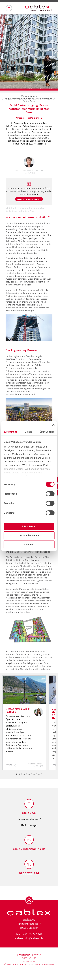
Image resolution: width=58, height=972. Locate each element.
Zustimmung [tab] (10, 431)
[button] (16, 774)
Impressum (29, 961)
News (32, 96)
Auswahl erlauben (29, 535)
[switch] (50, 493)
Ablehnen (29, 544)
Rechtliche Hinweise (29, 955)
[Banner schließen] (53, 425)
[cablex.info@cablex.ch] (29, 840)
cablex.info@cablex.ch (29, 938)
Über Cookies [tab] (47, 431)
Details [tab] (28, 431)
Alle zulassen (29, 526)
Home (24, 96)
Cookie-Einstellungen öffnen (28, 199)
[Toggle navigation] (9, 8)
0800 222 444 (33, 934)
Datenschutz (29, 958)
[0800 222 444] (29, 864)
